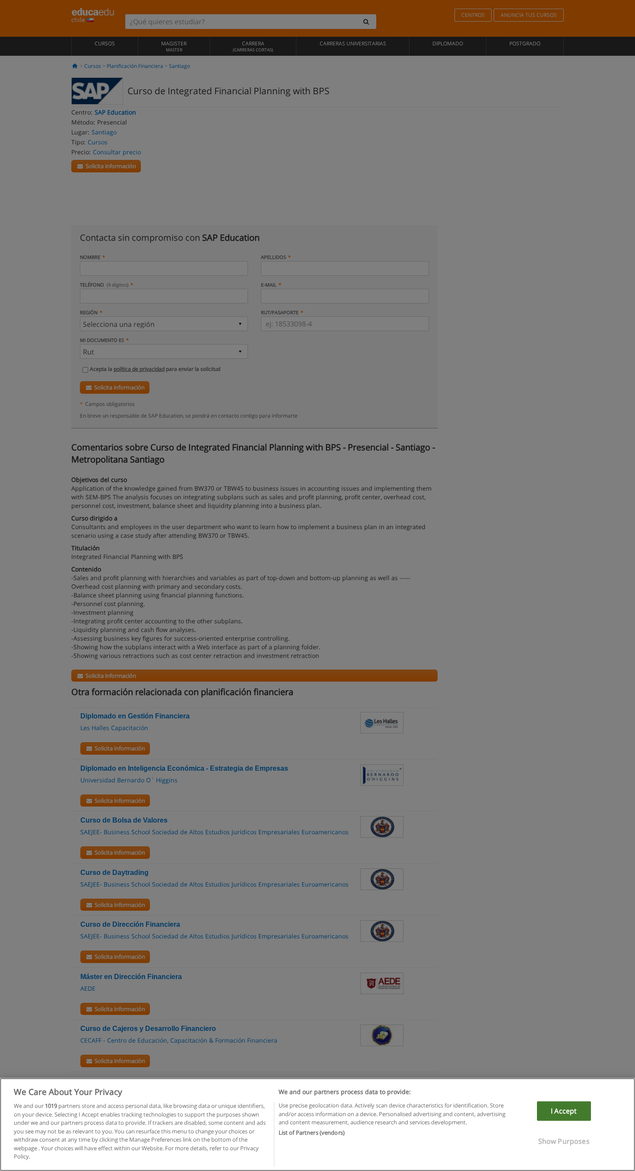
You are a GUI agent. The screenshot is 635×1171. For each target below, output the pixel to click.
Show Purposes (564, 1141)
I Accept (564, 1111)
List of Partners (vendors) (312, 1133)
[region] (317, 1124)
